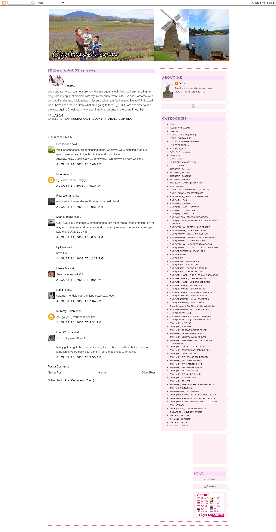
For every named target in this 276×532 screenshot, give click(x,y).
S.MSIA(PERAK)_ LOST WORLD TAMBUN (188, 268)
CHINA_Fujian (176, 159)
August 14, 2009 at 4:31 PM (79, 322)
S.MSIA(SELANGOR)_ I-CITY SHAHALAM (188, 278)
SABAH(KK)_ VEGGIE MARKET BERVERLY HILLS (192, 384)
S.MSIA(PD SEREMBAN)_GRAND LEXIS (187, 251)
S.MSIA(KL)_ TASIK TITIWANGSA (184, 207)
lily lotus (61, 247)
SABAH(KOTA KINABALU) (181, 388)
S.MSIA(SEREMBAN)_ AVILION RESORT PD (189, 299)
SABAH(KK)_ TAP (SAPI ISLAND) (184, 371)
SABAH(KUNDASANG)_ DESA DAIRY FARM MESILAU (193, 395)
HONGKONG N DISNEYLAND (183, 162)
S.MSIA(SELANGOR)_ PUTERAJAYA (186, 285)
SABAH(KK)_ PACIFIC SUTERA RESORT (188, 347)
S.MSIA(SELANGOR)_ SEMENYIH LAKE (187, 289)
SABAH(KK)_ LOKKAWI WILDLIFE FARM (188, 337)
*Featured (174, 131)
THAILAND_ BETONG (179, 415)
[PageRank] (210, 486)
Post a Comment (58, 366)
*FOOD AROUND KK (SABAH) (183, 135)
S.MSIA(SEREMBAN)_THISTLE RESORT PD (189, 309)
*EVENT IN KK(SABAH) (180, 128)
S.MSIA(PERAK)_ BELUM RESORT (185, 261)
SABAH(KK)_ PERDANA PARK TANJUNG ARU (190, 350)
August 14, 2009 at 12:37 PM (79, 258)
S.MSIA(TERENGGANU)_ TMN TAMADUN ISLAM (191, 320)
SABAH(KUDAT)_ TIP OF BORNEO (185, 391)
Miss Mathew (64, 216)
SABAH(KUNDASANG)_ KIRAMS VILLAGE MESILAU (193, 398)
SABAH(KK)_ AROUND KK (181, 327)
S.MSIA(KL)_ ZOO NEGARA (182, 214)
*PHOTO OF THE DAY (179, 145)
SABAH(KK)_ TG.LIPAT (180, 381)
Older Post (148, 372)
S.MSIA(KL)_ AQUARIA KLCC (182, 203)
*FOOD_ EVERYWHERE (180, 138)
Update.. (69, 85)
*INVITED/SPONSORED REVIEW (184, 142)
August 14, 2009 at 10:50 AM (79, 237)
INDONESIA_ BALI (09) (180, 172)
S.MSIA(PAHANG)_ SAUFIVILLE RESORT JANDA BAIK (194, 248)
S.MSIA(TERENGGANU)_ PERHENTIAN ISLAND (191, 316)
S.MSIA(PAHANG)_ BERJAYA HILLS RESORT (190, 227)
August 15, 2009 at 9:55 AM (79, 357)
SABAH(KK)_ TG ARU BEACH (183, 378)
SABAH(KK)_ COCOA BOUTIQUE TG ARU (188, 330)
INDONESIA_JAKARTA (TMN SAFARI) (186, 183)
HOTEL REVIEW (177, 166)
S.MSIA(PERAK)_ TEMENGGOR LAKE (187, 272)
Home (102, 372)
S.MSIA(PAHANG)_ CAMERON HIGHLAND (188, 230)
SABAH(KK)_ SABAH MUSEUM (183, 354)
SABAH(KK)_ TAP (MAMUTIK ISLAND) (186, 364)
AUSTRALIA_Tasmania (180, 152)
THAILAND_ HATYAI (178, 422)
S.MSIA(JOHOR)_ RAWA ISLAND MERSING (189, 196)
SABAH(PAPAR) (177, 405)
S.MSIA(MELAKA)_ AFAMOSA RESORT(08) (189, 217)
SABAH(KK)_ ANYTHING (180, 323)
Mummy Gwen (65, 311)
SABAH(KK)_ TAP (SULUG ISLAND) (185, 374)
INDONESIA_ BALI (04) (180, 169)
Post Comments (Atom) (79, 380)
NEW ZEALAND (176, 186)
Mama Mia (62, 268)
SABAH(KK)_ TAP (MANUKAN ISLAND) (187, 367)
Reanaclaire (63, 144)
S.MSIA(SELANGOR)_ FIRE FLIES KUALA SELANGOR (194, 275)
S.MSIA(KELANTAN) (178, 200)
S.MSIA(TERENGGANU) (180, 313)
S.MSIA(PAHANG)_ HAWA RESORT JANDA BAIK (191, 244)
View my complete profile (190, 92)
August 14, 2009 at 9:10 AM (79, 185)
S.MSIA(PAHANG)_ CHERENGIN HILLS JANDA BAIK (193, 237)
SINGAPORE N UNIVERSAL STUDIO (186, 412)
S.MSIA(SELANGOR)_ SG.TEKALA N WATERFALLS (192, 292)
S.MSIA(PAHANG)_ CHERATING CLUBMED (189, 234)
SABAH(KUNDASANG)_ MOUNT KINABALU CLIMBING (96, 118)
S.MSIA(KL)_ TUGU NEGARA (182, 210)
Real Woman (64, 195)
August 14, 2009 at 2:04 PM (79, 301)
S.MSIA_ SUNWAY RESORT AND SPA (186, 193)
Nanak (60, 289)
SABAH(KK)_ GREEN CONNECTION (186, 333)
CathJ (182, 83)
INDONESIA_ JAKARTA (180, 179)
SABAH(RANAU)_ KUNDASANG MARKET (188, 409)
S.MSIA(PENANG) (178, 254)
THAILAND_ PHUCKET (180, 426)
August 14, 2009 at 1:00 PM (79, 279)
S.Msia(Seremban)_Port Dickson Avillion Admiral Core (193, 306)
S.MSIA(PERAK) (177, 258)
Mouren (61, 174)
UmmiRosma (64, 332)
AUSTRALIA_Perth (178, 148)
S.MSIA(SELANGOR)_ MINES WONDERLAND (190, 282)
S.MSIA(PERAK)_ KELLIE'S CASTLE (186, 265)
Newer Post (55, 372)
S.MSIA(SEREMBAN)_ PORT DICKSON (187, 303)
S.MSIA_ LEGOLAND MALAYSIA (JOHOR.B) (189, 190)
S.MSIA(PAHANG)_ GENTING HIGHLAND (188, 241)
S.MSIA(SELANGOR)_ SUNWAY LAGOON (188, 296)
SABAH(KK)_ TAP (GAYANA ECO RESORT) (189, 357)
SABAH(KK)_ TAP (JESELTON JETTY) (186, 360)
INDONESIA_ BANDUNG (180, 176)
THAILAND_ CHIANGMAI (181, 419)
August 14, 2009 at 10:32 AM (79, 206)
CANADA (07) (175, 155)
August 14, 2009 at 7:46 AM (79, 164)
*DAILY (173, 124)
